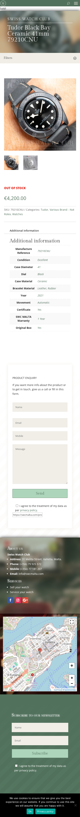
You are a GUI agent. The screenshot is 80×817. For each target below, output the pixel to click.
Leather (42, 288)
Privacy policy (45, 811)
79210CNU (44, 251)
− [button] (72, 683)
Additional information (24, 230)
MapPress (57, 690)
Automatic (43, 302)
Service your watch (21, 592)
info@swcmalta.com (31, 574)
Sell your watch (19, 587)
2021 (41, 295)
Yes (39, 309)
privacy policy (28, 510)
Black (41, 274)
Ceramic (42, 281)
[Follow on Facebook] (10, 600)
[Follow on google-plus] (25, 600)
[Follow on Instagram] (18, 600)
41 (39, 267)
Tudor (44, 209)
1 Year (41, 319)
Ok (30, 811)
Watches (17, 214)
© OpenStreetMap (69, 690)
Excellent (43, 260)
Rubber (52, 288)
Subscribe (40, 753)
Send (40, 493)
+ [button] (72, 677)
